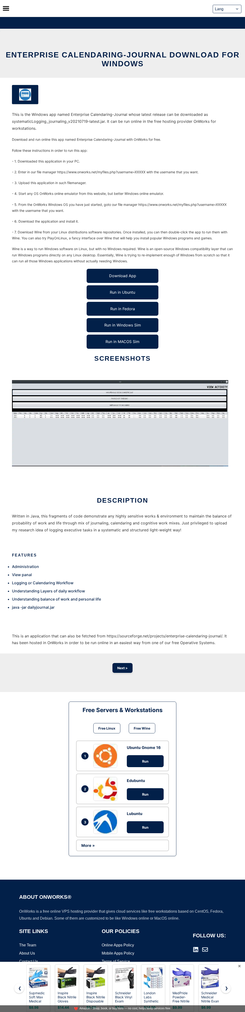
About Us (27, 953)
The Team (27, 945)
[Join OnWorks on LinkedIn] (196, 949)
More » (88, 845)
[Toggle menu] (6, 8)
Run (145, 761)
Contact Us (28, 961)
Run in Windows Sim (122, 325)
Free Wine (142, 728)
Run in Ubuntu (122, 292)
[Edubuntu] (106, 789)
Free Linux (106, 728)
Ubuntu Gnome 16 (144, 747)
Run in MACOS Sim (122, 341)
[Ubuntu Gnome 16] (106, 756)
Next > (122, 668)
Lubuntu (134, 813)
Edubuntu (136, 780)
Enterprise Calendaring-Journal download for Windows (122, 59)
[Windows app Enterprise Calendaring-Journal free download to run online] (25, 94)
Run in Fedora (122, 308)
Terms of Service (116, 961)
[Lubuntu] (106, 822)
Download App (122, 275)
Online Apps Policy (118, 945)
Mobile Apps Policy (118, 953)
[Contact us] (205, 949)
